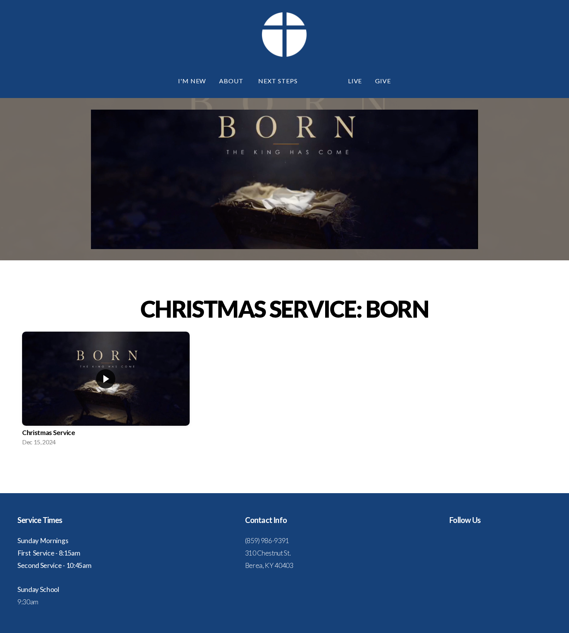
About (232, 80)
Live (355, 80)
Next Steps (278, 80)
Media (323, 80)
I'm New (192, 80)
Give (383, 80)
